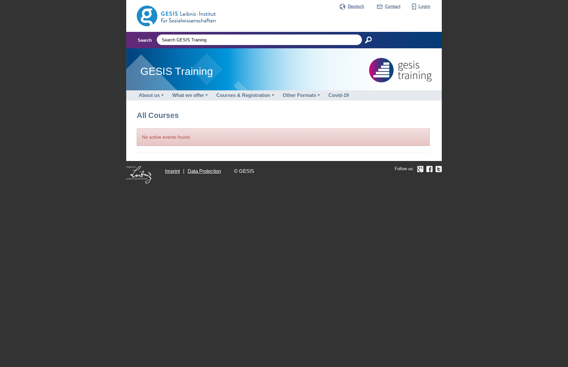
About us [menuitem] (149, 95)
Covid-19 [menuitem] (338, 95)
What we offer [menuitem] (188, 95)
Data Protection (204, 171)
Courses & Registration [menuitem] (243, 95)
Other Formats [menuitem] (299, 95)
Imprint (172, 171)
